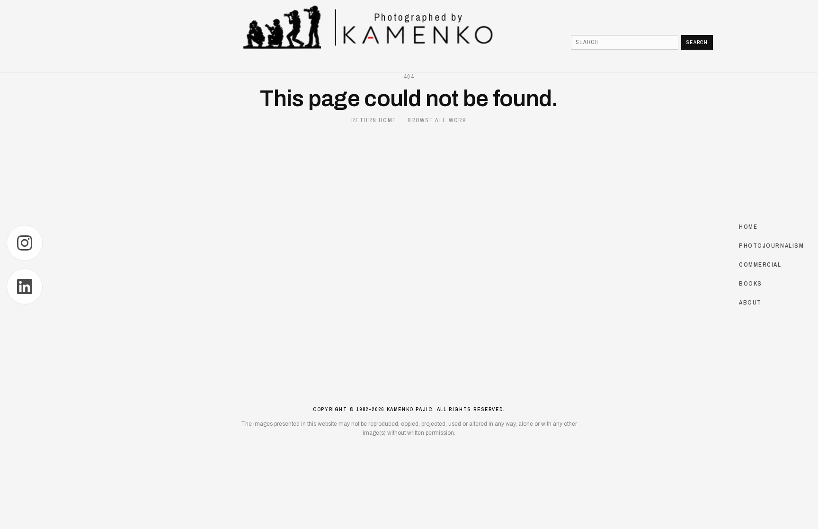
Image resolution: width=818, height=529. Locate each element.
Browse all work (437, 120)
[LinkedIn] (25, 287)
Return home (373, 120)
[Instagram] (25, 243)
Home (748, 226)
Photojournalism (771, 245)
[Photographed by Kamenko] (409, 27)
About (750, 302)
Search (697, 42)
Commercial (760, 264)
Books (750, 283)
